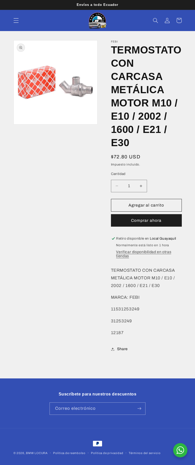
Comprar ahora (146, 220)
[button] (16, 20)
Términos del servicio (144, 453)
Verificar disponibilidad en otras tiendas (143, 254)
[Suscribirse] (139, 408)
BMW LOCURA (36, 453)
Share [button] (122, 349)
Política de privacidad (107, 453)
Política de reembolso (69, 453)
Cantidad (118, 174)
